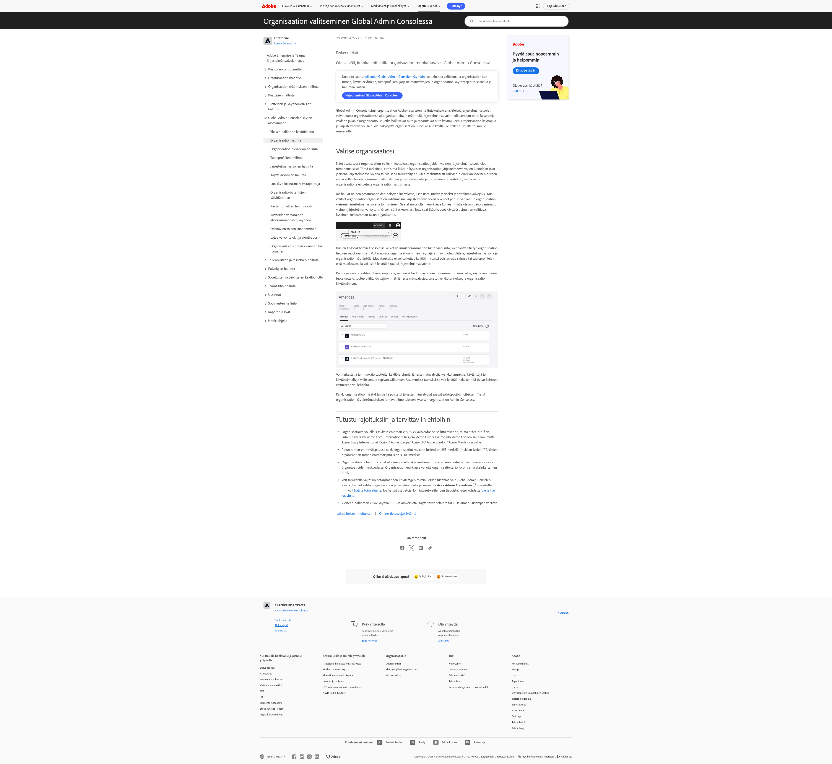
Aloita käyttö (281, 625)
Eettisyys (516, 716)
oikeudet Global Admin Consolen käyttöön (395, 77)
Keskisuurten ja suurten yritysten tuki (469, 687)
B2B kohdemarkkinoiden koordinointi (342, 687)
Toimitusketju (519, 704)
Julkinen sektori (394, 675)
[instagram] (302, 756)
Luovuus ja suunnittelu (295, 6)
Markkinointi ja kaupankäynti (388, 6)
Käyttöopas (281, 630)
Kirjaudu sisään (556, 6)
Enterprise (281, 38)
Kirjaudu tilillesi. (520, 663)
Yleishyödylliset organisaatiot (401, 669)
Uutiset (516, 687)
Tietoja (515, 669)
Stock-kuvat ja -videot (271, 708)
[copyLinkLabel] (430, 549)
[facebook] (294, 756)
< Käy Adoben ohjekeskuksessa (291, 610)
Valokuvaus (266, 673)
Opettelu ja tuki (427, 6)
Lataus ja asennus (458, 669)
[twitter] (309, 756)
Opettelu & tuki (283, 620)
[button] (537, 6)
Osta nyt (456, 6)
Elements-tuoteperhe (271, 702)
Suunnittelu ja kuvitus (271, 679)
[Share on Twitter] (411, 549)
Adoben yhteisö (457, 675)
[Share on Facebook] (402, 549)
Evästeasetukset (506, 756)
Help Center (455, 663)
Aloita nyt (443, 640)
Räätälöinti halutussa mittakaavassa (342, 663)
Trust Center (518, 710)
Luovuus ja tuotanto (333, 681)
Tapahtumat (518, 681)
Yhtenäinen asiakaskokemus (338, 675)
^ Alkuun (563, 612)
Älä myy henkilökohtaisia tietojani (536, 756)
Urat (514, 675)
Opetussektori (393, 663)
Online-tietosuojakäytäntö (397, 514)
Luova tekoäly (267, 667)
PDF (262, 691)
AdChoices (566, 756)
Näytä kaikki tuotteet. (271, 714)
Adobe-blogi (518, 728)
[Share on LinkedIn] (420, 549)
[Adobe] (269, 6)
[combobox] (517, 21)
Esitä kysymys (369, 640)
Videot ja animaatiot (271, 685)
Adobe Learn (455, 681)
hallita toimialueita (367, 490)
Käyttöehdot (487, 756)
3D (261, 697)
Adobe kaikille (519, 722)
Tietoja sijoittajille (521, 698)
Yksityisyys (472, 756)
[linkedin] (317, 756)
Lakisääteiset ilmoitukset (354, 514)
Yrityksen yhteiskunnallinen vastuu (530, 692)
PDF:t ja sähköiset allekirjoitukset (340, 6)
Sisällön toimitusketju (334, 669)
